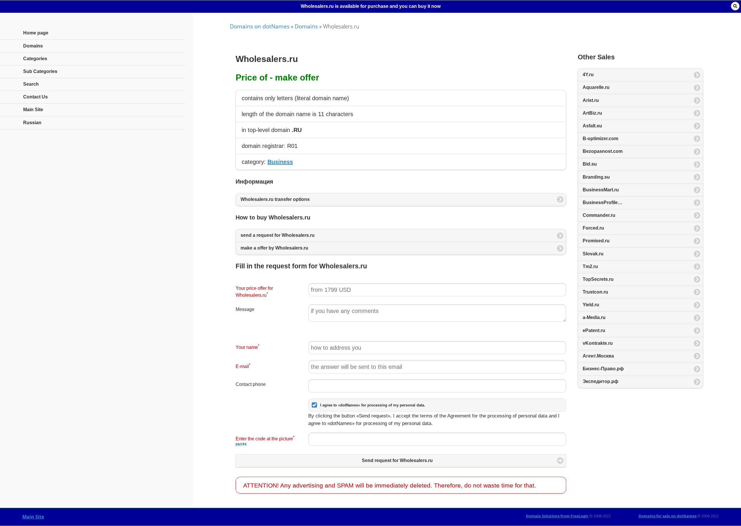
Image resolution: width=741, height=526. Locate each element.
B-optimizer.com (600, 138)
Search (31, 84)
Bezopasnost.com (603, 151)
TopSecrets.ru (598, 279)
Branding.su (596, 177)
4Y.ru (588, 74)
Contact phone (251, 384)
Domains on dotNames (259, 26)
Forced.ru (593, 228)
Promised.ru (596, 240)
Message (245, 309)
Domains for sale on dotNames (667, 515)
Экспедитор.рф (600, 381)
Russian (32, 122)
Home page (35, 32)
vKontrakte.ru (598, 343)
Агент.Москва (598, 355)
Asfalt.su (592, 125)
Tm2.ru (590, 266)
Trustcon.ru (595, 291)
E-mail (243, 366)
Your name (247, 347)
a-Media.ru (594, 317)
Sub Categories (40, 71)
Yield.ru (591, 304)
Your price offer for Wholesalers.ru (254, 292)
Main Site (33, 517)
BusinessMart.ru (601, 189)
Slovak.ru (593, 253)
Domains (306, 26)
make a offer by (274, 247)
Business (280, 162)
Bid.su (590, 164)
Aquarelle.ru (596, 87)
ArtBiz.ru (592, 113)
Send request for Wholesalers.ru (397, 460)
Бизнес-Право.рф (603, 368)
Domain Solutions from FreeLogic (557, 515)
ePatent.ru (594, 330)
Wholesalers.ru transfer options (275, 199)
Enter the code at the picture (265, 438)
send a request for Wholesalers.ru (278, 235)
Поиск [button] (735, 6)
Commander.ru (599, 215)
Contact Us (35, 96)
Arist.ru (591, 100)
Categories (35, 58)
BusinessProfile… (602, 202)
